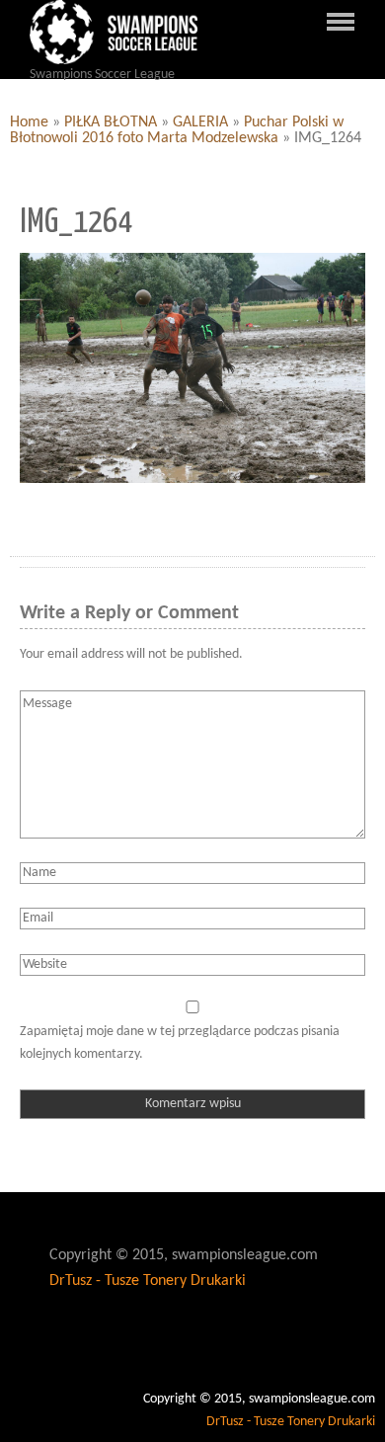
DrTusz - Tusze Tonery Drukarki (147, 1281)
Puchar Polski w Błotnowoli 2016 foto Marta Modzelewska (177, 130)
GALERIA (200, 122)
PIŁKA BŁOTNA (110, 122)
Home (29, 122)
